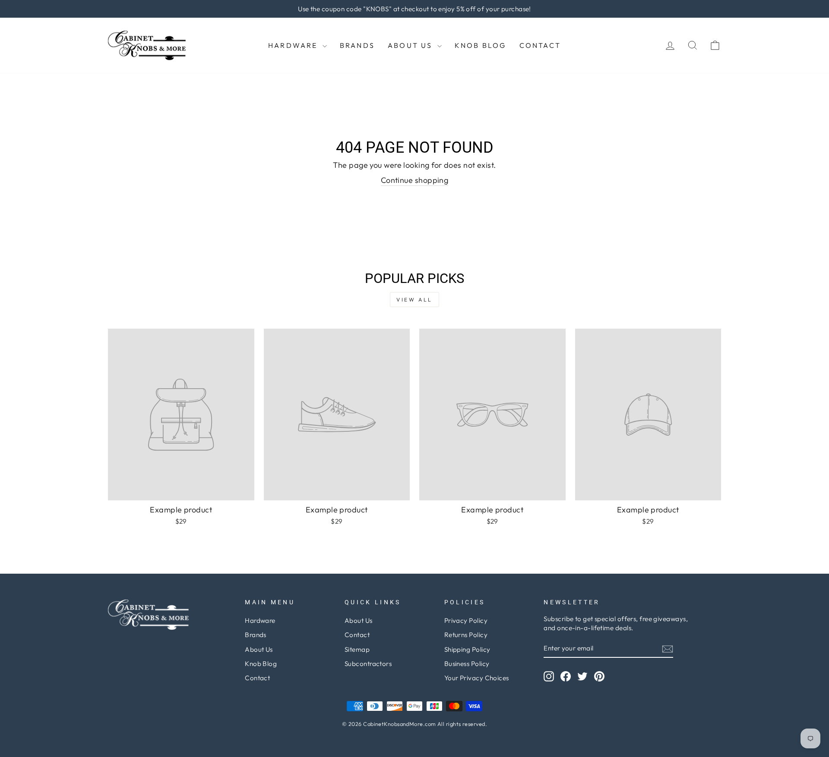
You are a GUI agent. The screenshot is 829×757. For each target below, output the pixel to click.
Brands (357, 45)
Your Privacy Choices (476, 678)
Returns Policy (465, 635)
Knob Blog (480, 45)
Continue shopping (415, 180)
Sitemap (357, 649)
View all (414, 299)
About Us (411, 45)
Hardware (294, 45)
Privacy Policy (465, 620)
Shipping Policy (467, 649)
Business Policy (467, 664)
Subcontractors (368, 664)
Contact (540, 45)
